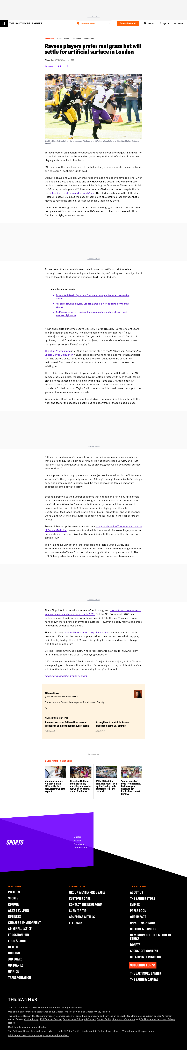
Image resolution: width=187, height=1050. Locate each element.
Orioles (59, 39)
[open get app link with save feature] (67, 66)
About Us (136, 892)
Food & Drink (17, 941)
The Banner (138, 886)
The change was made (58, 350)
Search (150, 23)
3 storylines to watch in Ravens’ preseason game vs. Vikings (113, 724)
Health (13, 947)
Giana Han (49, 60)
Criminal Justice (20, 928)
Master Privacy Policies (98, 1011)
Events (135, 904)
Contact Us (77, 886)
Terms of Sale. (38, 1026)
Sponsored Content (144, 951)
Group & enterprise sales (87, 892)
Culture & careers (143, 929)
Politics (14, 892)
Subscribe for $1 (128, 23)
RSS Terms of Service (51, 1019)
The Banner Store (142, 898)
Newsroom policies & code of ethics (151, 936)
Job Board (15, 959)
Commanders (88, 39)
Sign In (165, 23)
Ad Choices (90, 1019)
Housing (14, 953)
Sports (49, 39)
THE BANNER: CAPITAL (144, 979)
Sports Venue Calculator (59, 354)
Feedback (75, 923)
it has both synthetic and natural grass (72, 193)
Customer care (79, 898)
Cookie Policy (31, 1019)
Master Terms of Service (68, 1011)
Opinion (13, 971)
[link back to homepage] (22, 999)
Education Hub (18, 935)
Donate (135, 945)
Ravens (67, 39)
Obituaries (16, 965)
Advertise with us (94, 17)
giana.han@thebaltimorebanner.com (61, 696)
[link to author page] (46, 708)
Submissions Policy (73, 1019)
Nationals (77, 39)
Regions (13, 904)
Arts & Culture (18, 910)
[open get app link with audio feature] (59, 66)
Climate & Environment (24, 922)
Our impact (138, 917)
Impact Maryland (142, 923)
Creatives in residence (146, 957)
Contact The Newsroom (85, 904)
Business (14, 916)
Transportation (19, 977)
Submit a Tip (78, 910)
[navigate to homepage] (21, 23)
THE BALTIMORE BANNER (145, 973)
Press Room (138, 910)
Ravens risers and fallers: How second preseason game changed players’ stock (67, 724)
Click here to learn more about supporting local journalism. (38, 1035)
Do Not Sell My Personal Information (116, 1019)
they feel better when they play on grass (87, 632)
